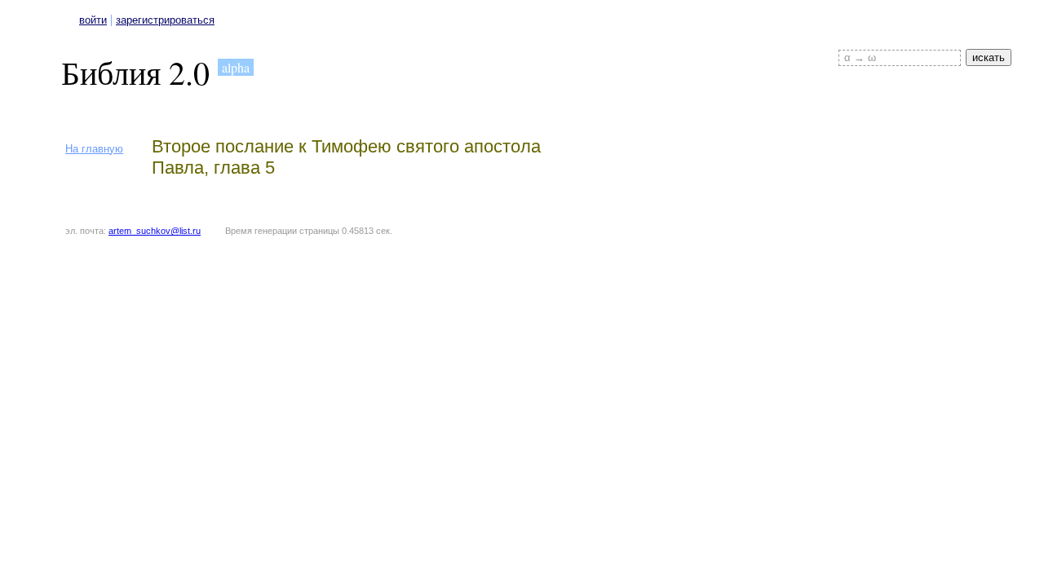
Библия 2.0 (135, 72)
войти (93, 20)
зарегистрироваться (165, 20)
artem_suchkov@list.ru (154, 231)
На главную (94, 149)
